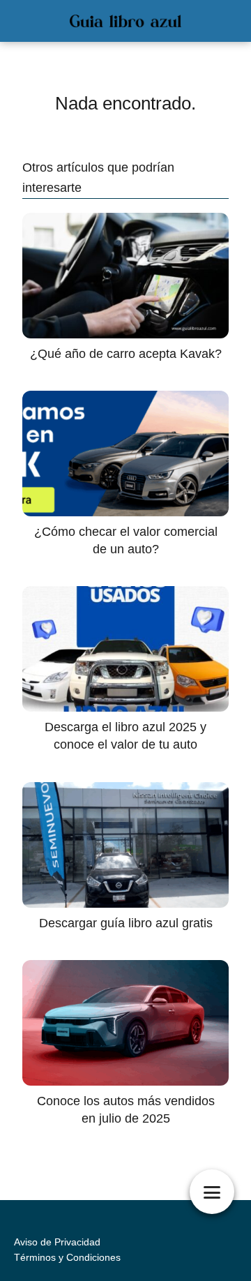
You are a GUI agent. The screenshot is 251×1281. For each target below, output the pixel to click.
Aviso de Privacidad (57, 1242)
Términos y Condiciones (67, 1257)
